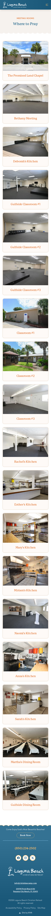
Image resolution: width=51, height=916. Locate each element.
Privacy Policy (30, 908)
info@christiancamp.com (25, 883)
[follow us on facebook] (18, 858)
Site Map (41, 908)
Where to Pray (25, 21)
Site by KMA (26, 912)
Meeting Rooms (25, 18)
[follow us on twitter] (32, 858)
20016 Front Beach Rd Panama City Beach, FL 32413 (25, 890)
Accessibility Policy (14, 908)
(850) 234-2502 (25, 848)
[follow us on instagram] (25, 858)
